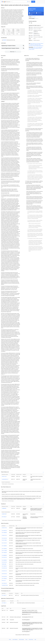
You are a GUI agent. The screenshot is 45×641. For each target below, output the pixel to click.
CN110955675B (4, 530)
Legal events (36, 44)
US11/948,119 (4, 595)
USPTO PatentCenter (39, 47)
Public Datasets (21, 639)
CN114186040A (4, 548)
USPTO (34, 47)
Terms (26, 639)
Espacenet (37, 48)
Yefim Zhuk (33, 16)
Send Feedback (15, 639)
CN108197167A (4, 535)
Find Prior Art (39, 12)
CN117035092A (4, 578)
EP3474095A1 (4, 516)
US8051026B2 (4, 564)
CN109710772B (4, 527)
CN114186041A (4, 566)
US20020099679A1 (5, 479)
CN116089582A (4, 560)
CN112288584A (4, 545)
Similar (31, 14)
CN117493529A (4, 552)
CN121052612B (4, 583)
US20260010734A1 (5, 585)
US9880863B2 (4, 508)
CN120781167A (4, 570)
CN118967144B (4, 568)
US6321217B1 (4, 476)
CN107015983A (4, 540)
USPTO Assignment (32, 48)
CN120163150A (4, 573)
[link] (8, 40)
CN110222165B (4, 538)
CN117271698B (4, 550)
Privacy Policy (31, 639)
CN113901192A (4, 557)
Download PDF (32, 12)
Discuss (33, 49)
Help (35, 639)
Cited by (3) (32, 44)
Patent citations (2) (33, 43)
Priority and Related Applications (38, 45)
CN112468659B (4, 532)
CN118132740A (4, 576)
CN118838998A (4, 555)
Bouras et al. (4, 580)
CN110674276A (4, 562)
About (10, 639)
